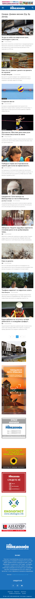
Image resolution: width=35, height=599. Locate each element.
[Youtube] (22, 585)
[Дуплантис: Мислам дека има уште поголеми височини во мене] (17, 122)
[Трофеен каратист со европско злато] (17, 280)
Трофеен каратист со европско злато (17, 290)
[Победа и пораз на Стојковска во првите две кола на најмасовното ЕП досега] (17, 154)
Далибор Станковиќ (7, 200)
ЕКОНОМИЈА (4, 34)
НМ (2, 41)
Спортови (4, 98)
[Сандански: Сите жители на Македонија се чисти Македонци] (17, 187)
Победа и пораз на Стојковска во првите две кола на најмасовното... (16, 165)
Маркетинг (16, 591)
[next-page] (24, 336)
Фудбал (3, 316)
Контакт (24, 593)
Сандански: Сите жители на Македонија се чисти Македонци (15, 198)
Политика (4, 193)
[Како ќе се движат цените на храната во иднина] (17, 60)
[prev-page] (10, 336)
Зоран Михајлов (6, 292)
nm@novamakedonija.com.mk (20, 574)
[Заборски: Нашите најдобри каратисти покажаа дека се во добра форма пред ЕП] (17, 218)
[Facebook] (13, 585)
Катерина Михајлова (7, 74)
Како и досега (7, 261)
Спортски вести (8, 101)
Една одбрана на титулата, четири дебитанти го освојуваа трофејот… (15, 320)
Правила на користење (15, 593)
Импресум (10, 591)
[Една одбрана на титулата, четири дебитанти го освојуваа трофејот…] (17, 309)
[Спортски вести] (17, 91)
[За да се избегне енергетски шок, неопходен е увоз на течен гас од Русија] (17, 27)
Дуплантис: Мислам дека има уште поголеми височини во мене (16, 133)
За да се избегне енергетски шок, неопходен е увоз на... (15, 38)
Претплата (23, 591)
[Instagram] (17, 585)
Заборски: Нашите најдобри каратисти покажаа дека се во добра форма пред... (17, 230)
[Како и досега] (17, 251)
